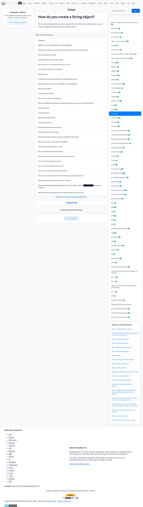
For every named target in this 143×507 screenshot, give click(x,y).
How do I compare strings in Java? (49, 161)
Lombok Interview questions (120, 313)
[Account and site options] (133, 3)
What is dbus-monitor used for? (121, 347)
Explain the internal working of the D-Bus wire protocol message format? (124, 399)
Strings (114, 113)
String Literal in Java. (45, 122)
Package (114, 62)
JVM (113, 254)
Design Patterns (116, 152)
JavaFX (113, 262)
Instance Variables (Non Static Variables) (123, 54)
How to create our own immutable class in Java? (54, 64)
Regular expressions (117, 148)
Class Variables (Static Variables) (121, 58)
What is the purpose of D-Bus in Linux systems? (123, 411)
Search (135, 11)
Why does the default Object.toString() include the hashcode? (58, 137)
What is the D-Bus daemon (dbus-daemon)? (122, 385)
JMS (113, 220)
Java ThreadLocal (117, 169)
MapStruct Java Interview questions (121, 304)
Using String (71, 202)
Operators (114, 67)
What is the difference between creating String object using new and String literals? (66, 103)
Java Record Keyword (118, 300)
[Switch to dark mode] (20, 3)
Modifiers (115, 71)
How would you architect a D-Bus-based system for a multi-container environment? (125, 405)
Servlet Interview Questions (120, 228)
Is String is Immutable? (46, 93)
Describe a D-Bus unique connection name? (125, 372)
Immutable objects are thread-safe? (50, 127)
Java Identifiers (116, 37)
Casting (114, 160)
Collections (115, 126)
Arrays (114, 109)
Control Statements (117, 84)
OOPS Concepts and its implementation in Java (124, 23)
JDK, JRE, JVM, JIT (116, 33)
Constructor (115, 92)
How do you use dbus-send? (120, 376)
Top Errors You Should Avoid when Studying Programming (123, 286)
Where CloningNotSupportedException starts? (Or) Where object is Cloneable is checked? (69, 186)
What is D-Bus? (116, 355)
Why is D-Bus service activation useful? (123, 420)
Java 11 (114, 277)
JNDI (113, 207)
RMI (113, 211)
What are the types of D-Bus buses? (123, 360)
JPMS (113, 296)
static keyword (116, 186)
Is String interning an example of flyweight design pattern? (58, 79)
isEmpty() (41, 40)
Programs (114, 250)
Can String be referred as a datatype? (50, 69)
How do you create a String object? (49, 98)
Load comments (71, 218)
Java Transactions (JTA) (118, 190)
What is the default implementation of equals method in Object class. (61, 193)
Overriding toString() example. (48, 132)
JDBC (113, 203)
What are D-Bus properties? (120, 343)
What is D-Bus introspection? (120, 351)
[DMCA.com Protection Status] (10, 505)
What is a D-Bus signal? (119, 368)
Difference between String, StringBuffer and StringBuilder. (57, 84)
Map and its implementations (120, 135)
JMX (113, 224)
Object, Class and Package (119, 41)
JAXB (113, 216)
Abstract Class (116, 101)
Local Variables (116, 50)
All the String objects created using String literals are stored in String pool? (63, 50)
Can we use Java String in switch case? (51, 166)
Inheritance (115, 28)
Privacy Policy (51, 501)
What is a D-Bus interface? (120, 416)
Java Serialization (117, 199)
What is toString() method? (47, 55)
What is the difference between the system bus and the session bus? (125, 334)
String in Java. (43, 74)
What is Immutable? (45, 89)
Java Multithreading (118, 173)
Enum (113, 105)
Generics (114, 156)
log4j (113, 233)
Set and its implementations (120, 139)
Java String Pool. (43, 113)
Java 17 (114, 291)
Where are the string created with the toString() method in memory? (61, 176)
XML (113, 241)
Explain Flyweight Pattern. (47, 118)
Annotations (115, 237)
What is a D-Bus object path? (120, 339)
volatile (114, 165)
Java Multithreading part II (119, 177)
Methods (114, 79)
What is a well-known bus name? (122, 329)
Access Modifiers (116, 88)
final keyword (116, 182)
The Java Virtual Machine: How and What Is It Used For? (124, 272)
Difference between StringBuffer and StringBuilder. (55, 45)
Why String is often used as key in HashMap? (53, 142)
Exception (115, 122)
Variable (114, 45)
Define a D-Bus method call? (120, 364)
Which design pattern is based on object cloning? (54, 180)
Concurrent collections (118, 194)
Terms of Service (64, 501)
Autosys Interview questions (120, 267)
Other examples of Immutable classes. (50, 60)
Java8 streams (116, 258)
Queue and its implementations (121, 143)
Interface (114, 96)
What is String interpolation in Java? (50, 147)
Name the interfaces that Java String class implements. (56, 156)
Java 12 (114, 281)
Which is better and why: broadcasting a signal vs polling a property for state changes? (124, 392)
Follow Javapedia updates (79, 464)
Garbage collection (117, 245)
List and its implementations (120, 130)
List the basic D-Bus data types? (121, 380)
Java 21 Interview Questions (120, 309)
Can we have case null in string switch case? (52, 171)
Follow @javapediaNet (18, 22)
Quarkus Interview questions (120, 317)
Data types (115, 75)
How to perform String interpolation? (50, 151)
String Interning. (43, 108)
